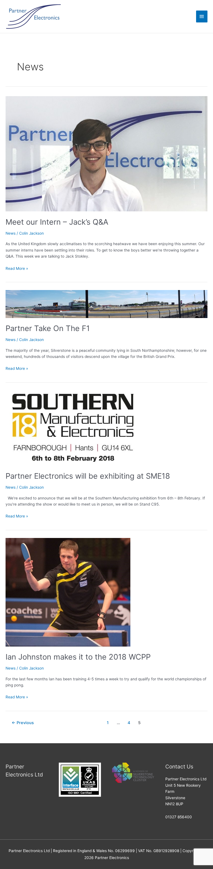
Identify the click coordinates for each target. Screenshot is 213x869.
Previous (23, 722)
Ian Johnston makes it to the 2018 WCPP (78, 657)
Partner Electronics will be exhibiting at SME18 (88, 476)
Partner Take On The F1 (48, 328)
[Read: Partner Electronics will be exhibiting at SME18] (72, 427)
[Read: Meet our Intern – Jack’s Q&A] (106, 153)
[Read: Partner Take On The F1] (106, 303)
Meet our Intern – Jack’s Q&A (57, 222)
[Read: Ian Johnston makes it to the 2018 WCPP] (68, 591)
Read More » (17, 268)
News (11, 233)
